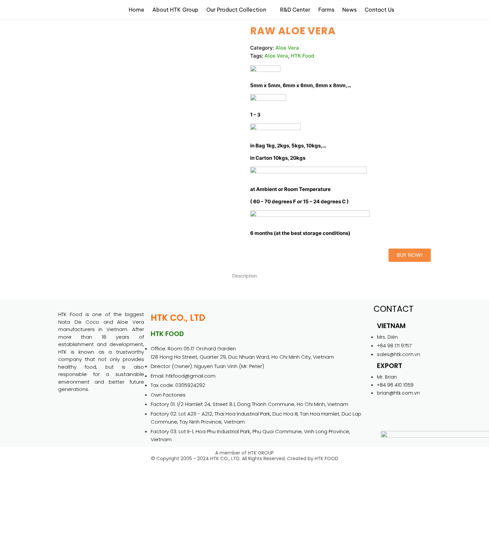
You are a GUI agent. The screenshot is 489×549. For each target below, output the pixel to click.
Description (244, 275)
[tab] (244, 275)
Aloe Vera (287, 48)
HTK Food (302, 56)
